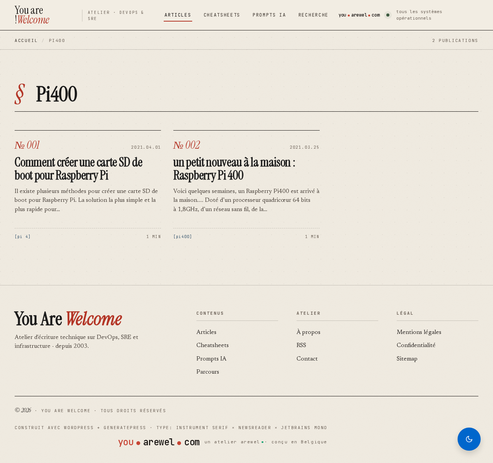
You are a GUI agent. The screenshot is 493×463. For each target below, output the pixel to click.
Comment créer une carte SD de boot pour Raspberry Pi (79, 168)
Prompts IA (269, 15)
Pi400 (182, 236)
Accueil (26, 40)
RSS (301, 346)
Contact (307, 359)
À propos (308, 333)
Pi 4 (22, 236)
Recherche (313, 15)
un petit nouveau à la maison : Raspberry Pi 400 (234, 168)
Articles (177, 15)
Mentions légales (419, 333)
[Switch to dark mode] (469, 439)
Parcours (207, 372)
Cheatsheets (222, 15)
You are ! (32, 15)
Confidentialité (416, 346)
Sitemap (407, 359)
